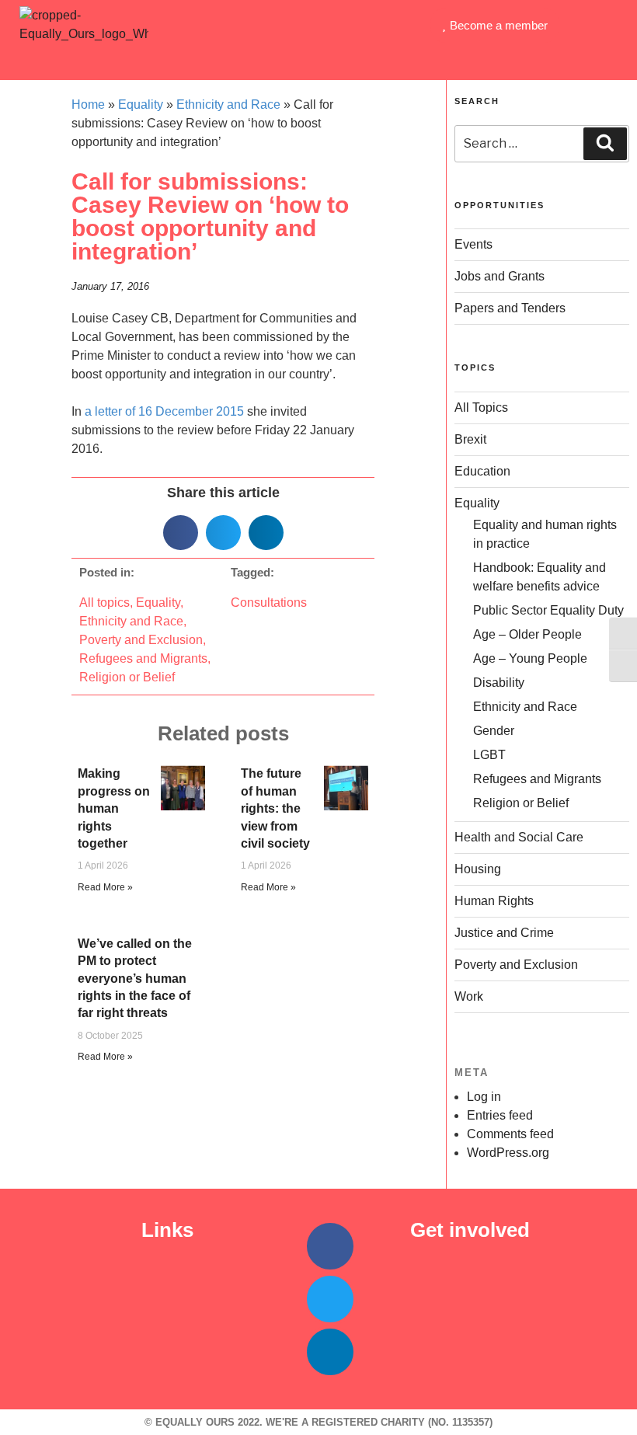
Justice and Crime (504, 932)
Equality (140, 104)
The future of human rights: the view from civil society (277, 808)
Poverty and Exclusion (141, 639)
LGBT (489, 754)
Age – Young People (530, 658)
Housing (477, 869)
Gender (493, 730)
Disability (498, 682)
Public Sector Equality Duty (548, 610)
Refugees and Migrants (143, 658)
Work (468, 996)
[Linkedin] (330, 1351)
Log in (484, 1096)
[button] (318, 60)
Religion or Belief (127, 677)
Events (473, 244)
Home (88, 104)
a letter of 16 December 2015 (164, 411)
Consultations (269, 602)
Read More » (105, 887)
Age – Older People (527, 634)
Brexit (470, 439)
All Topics (481, 407)
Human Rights (494, 900)
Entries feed (500, 1115)
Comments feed (510, 1134)
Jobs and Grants (499, 276)
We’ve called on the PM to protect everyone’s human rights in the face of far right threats (135, 978)
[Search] (605, 143)
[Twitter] (330, 1299)
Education (482, 471)
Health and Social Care (518, 837)
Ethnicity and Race (228, 104)
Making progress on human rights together (114, 808)
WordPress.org (508, 1152)
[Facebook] (330, 1246)
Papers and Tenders (510, 308)
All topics (104, 602)
